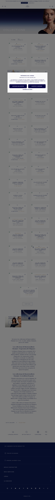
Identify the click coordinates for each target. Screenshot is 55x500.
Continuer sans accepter (18, 86)
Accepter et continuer (37, 86)
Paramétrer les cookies (27, 89)
